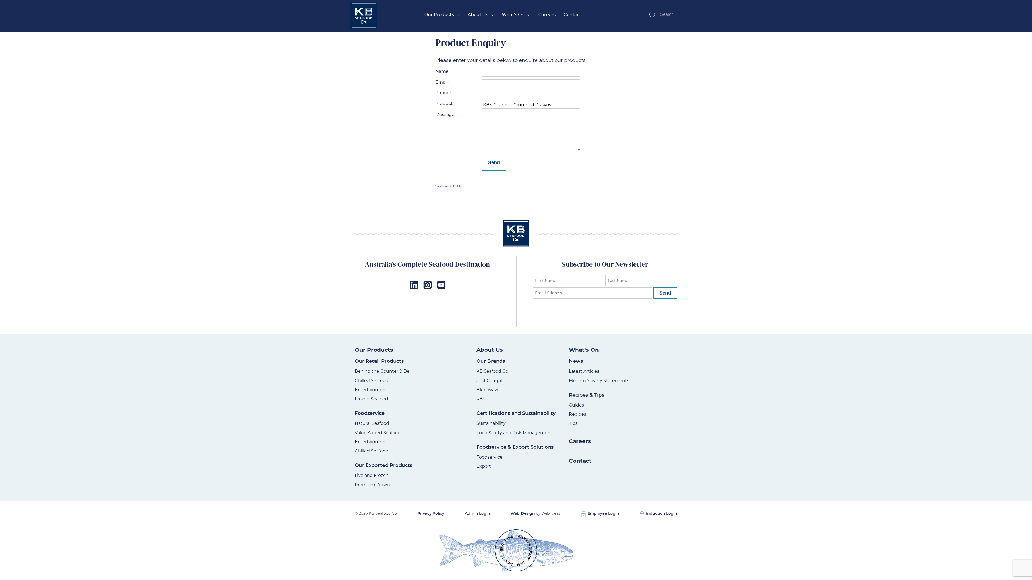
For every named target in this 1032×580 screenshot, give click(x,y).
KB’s (481, 398)
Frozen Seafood (371, 398)
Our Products (439, 14)
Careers (547, 14)
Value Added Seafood (378, 432)
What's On (513, 14)
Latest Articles (584, 371)
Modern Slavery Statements (599, 380)
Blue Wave (488, 389)
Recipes (577, 414)
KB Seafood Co (492, 371)
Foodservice (370, 413)
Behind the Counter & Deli (383, 371)
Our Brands (490, 361)
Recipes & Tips (586, 395)
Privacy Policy (430, 513)
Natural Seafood (372, 423)
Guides (576, 405)
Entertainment (371, 389)
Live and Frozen (372, 475)
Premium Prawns (373, 484)
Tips (573, 423)
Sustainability (491, 423)
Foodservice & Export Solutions (515, 447)
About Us (478, 14)
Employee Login (602, 513)
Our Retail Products (379, 361)
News (576, 361)
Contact (572, 14)
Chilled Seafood (371, 380)
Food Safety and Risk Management (514, 432)
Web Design (523, 513)
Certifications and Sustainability (516, 413)
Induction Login (661, 513)
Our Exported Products (383, 465)
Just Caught (489, 380)
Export (483, 466)
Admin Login (477, 513)
